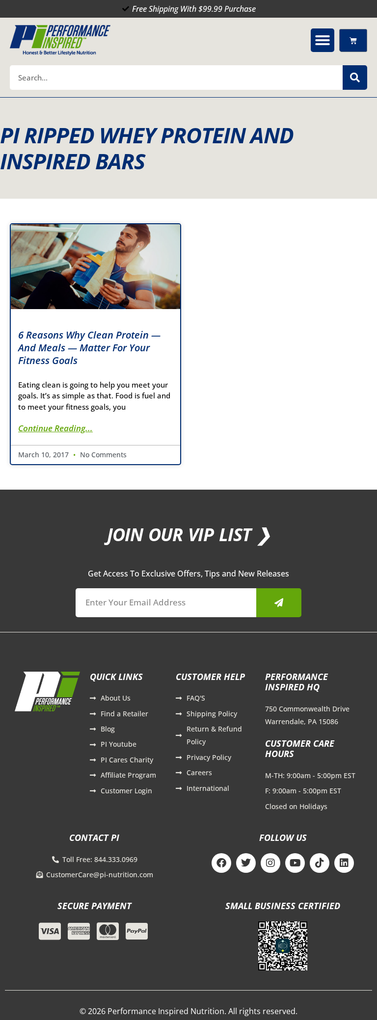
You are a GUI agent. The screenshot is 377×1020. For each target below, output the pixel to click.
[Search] (355, 77)
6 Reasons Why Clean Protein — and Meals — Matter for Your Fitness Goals (89, 347)
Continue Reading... (55, 428)
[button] (322, 40)
